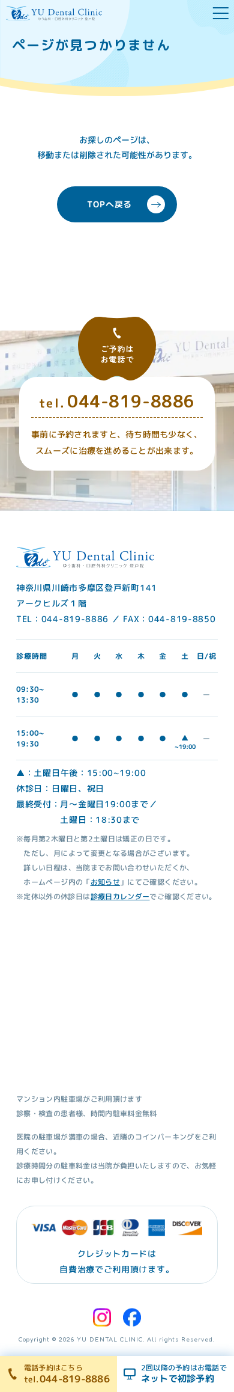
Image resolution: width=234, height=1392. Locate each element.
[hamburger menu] (221, 13)
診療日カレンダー (120, 896)
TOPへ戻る (109, 204)
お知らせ (105, 882)
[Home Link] (54, 13)
